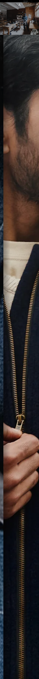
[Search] (35, 4)
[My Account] (33, 4)
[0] (36, 4)
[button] (19, 24)
